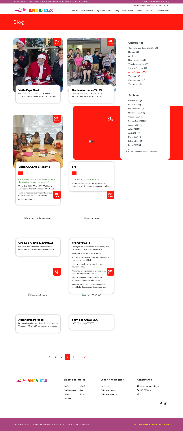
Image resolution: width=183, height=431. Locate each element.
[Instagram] (166, 404)
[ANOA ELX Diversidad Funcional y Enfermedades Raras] (33, 10)
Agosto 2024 (135, 125)
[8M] (74, 173)
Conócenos (87, 11)
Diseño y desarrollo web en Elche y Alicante (152, 424)
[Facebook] (161, 404)
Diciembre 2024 (136, 109)
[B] (85, 356)
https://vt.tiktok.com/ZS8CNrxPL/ (86, 179)
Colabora (127, 11)
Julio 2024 (134, 129)
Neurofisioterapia (137, 60)
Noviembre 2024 (136, 113)
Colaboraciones (136, 80)
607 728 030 (163, 5)
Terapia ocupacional (138, 64)
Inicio (75, 11)
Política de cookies (108, 390)
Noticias (133, 52)
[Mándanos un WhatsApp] (153, 394)
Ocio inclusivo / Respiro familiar (143, 48)
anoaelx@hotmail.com (145, 5)
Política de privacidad (109, 394)
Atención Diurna (137, 72)
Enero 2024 (134, 145)
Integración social (137, 68)
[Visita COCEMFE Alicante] (20, 173)
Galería (150, 11)
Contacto (163, 11)
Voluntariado (135, 84)
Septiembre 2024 (137, 121)
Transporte (134, 76)
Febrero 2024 (135, 141)
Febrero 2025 (135, 100)
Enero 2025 (134, 105)
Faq (117, 11)
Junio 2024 (134, 133)
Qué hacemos (104, 11)
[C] (50, 356)
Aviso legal (105, 386)
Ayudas (133, 56)
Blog (139, 11)
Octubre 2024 (135, 117)
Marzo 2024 (134, 137)
